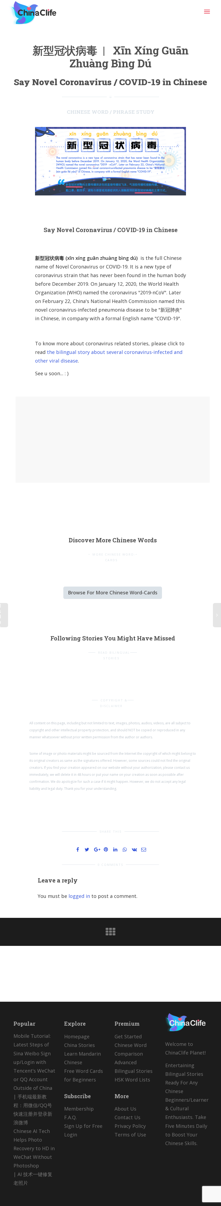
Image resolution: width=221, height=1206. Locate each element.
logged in (79, 896)
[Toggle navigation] (207, 11)
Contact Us (127, 1117)
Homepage (76, 1036)
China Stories (79, 1045)
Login (70, 1134)
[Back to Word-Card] (110, 933)
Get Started (128, 1036)
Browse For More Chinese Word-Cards (112, 592)
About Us (125, 1108)
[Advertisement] (69, 438)
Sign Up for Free (83, 1126)
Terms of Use (130, 1134)
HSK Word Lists (132, 1079)
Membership (79, 1108)
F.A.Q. (70, 1117)
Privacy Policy (130, 1126)
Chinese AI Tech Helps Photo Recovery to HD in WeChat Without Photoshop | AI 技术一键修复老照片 (34, 1157)
